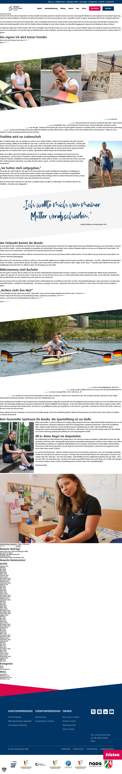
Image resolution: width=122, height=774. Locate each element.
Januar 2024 (4, 609)
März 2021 (3, 647)
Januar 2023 (4, 623)
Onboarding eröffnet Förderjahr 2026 (12, 558)
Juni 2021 (3, 644)
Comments (26, 544)
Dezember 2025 (5, 578)
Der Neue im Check (6, 553)
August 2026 (4, 566)
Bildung (63, 8)
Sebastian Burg (5, 544)
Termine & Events (69, 721)
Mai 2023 (3, 620)
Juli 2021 (2, 643)
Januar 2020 (4, 655)
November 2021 (5, 637)
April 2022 (3, 632)
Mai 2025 (3, 589)
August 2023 (4, 615)
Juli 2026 (3, 568)
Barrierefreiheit (107, 749)
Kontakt (101, 2)
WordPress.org (5, 679)
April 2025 (3, 591)
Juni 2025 (3, 588)
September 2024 (5, 600)
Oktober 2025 (4, 581)
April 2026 (3, 572)
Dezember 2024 (5, 595)
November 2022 (5, 626)
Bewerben (108, 8)
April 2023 (3, 621)
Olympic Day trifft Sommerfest (10, 554)
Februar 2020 (4, 653)
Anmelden (3, 674)
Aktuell (39, 8)
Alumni (70, 8)
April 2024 (3, 606)
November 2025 (5, 580)
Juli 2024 (3, 601)
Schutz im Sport (68, 729)
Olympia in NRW (72, 2)
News (2, 666)
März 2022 (3, 633)
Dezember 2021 (5, 635)
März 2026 (3, 574)
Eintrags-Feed (4, 676)
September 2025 (5, 583)
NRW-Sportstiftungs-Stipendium (20, 721)
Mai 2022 (3, 630)
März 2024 (3, 607)
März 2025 (3, 592)
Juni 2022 (3, 629)
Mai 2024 (3, 604)
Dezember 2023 (5, 611)
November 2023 (5, 612)
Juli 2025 (3, 586)
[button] (4, 770)
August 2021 (4, 641)
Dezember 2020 (5, 649)
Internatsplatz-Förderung (17, 725)
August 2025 (4, 585)
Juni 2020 (3, 650)
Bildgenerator (60, 2)
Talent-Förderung (14, 717)
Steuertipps (83, 2)
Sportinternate (40, 717)
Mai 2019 (3, 661)
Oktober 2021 (4, 638)
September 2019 (5, 656)
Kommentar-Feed (6, 677)
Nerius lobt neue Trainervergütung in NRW (14, 551)
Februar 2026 (4, 575)
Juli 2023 (3, 617)
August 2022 (4, 627)
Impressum (65, 749)
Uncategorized (5, 669)
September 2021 (5, 640)
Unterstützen (95, 8)
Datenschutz (78, 749)
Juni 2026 (3, 569)
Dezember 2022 (5, 624)
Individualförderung (51, 8)
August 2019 (4, 658)
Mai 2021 (3, 646)
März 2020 (3, 652)
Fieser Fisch (7, 14)
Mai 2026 (3, 571)
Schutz (84, 8)
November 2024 (5, 597)
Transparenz (93, 2)
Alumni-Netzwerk (69, 725)
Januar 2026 (4, 577)
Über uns (51, 2)
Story (19, 544)
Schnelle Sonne (5, 556)
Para (77, 8)
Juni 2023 (3, 618)
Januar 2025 (4, 594)
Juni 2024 (3, 603)
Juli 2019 (3, 660)
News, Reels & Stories (70, 717)
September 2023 (5, 614)
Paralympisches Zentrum (44, 721)
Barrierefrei (110, 2)
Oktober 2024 (4, 598)
